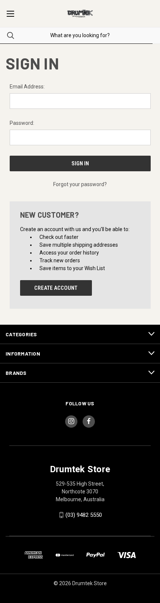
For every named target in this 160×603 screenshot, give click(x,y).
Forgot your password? (80, 184)
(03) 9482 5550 (83, 515)
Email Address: (27, 87)
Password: (22, 123)
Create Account (55, 288)
